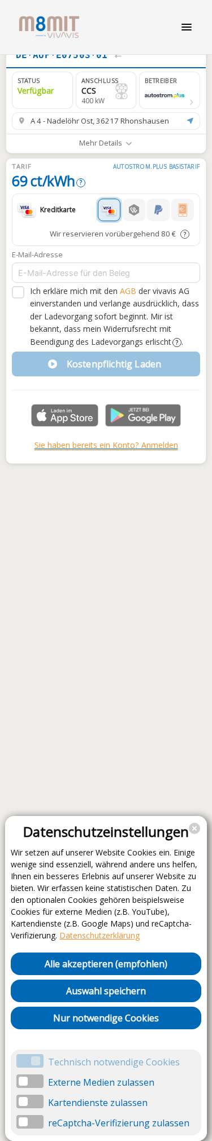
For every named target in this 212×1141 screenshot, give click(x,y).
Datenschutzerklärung (99, 935)
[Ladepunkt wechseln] (118, 55)
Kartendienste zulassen (98, 1102)
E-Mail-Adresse (37, 254)
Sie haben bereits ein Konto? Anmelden (106, 445)
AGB (128, 291)
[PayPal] (158, 210)
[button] (169, 90)
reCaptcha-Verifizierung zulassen (118, 1123)
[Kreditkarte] (109, 210)
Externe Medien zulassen (101, 1082)
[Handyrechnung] (182, 210)
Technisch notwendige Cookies (114, 1062)
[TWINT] (134, 210)
